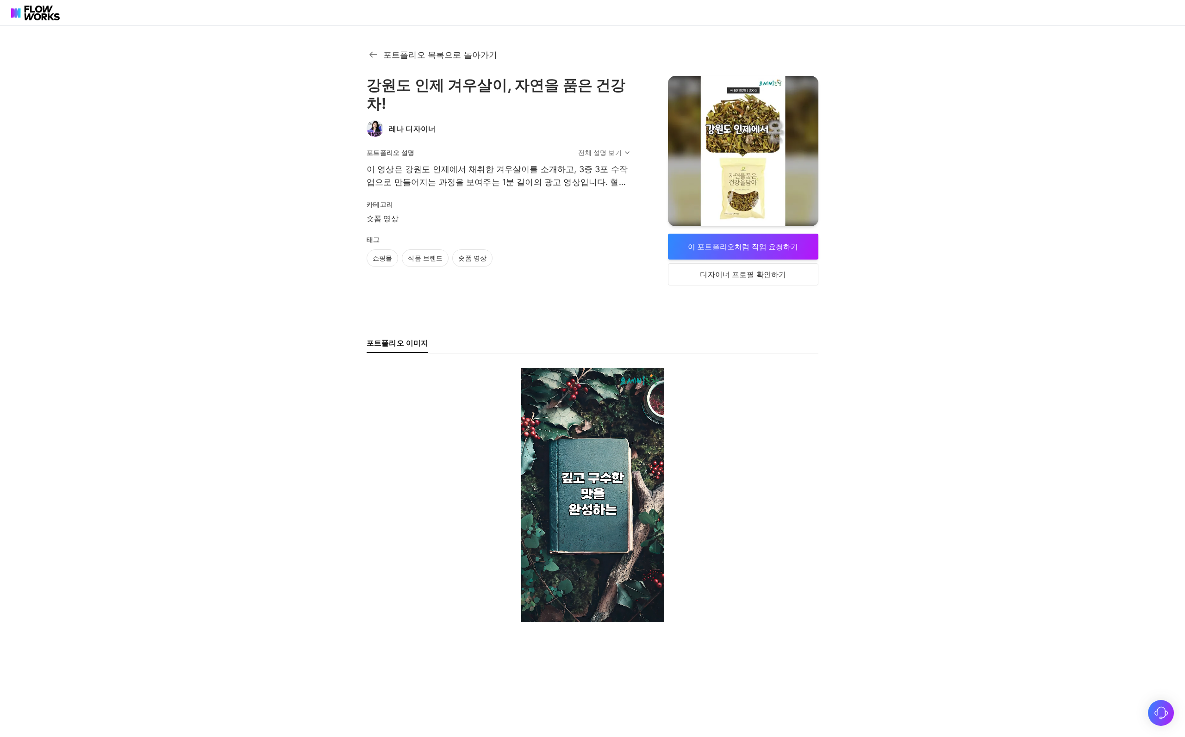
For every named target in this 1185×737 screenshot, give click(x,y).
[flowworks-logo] (36, 13)
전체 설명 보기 (599, 152)
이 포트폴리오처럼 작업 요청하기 (743, 246)
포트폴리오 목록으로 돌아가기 (440, 55)
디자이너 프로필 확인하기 (743, 274)
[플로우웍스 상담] (1161, 713)
